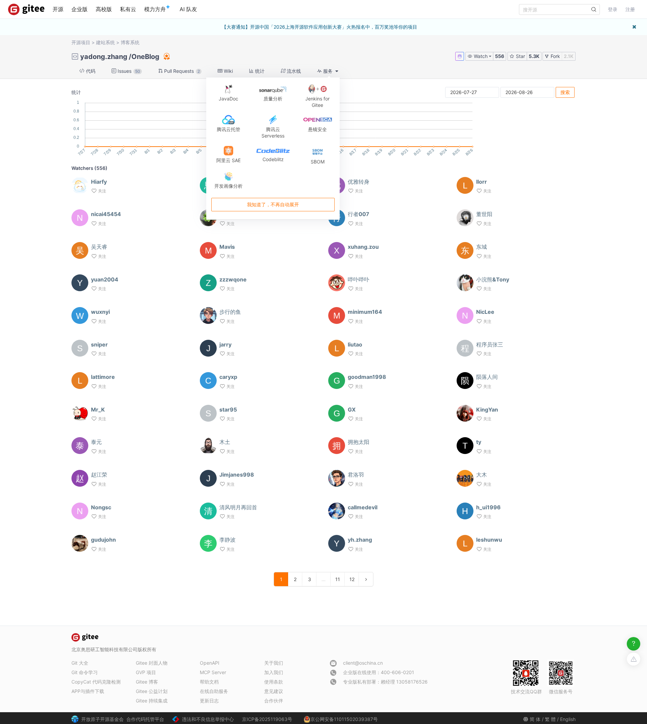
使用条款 (273, 682)
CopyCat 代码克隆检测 (96, 682)
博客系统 (130, 42)
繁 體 (550, 719)
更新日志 (209, 700)
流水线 (293, 71)
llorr (481, 181)
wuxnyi (100, 311)
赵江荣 (99, 474)
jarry (225, 344)
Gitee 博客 (147, 682)
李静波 (227, 539)
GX (352, 409)
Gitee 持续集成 (151, 700)
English (568, 719)
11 (337, 579)
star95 (228, 409)
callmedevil (362, 507)
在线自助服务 (214, 691)
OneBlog (145, 57)
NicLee (485, 311)
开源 (58, 9)
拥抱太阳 (358, 442)
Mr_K (98, 409)
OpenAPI (209, 663)
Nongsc (101, 507)
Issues (128, 71)
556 (499, 56)
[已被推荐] (166, 56)
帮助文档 (209, 682)
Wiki (227, 71)
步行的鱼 (230, 311)
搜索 (565, 92)
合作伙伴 (273, 700)
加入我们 (273, 672)
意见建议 (273, 691)
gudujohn (103, 539)
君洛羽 (356, 474)
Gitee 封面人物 (151, 663)
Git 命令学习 (84, 672)
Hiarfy (99, 181)
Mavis (227, 246)
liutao (355, 344)
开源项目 (80, 42)
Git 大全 (79, 663)
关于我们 (273, 663)
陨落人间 (487, 376)
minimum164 (365, 311)
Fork (554, 56)
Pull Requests (181, 71)
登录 (612, 9)
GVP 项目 (146, 672)
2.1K (569, 56)
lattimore (103, 376)
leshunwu (489, 539)
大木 (481, 474)
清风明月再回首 (238, 507)
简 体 (535, 719)
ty (478, 442)
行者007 (358, 214)
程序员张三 (489, 344)
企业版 (79, 9)
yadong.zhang (103, 57)
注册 (630, 9)
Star (520, 56)
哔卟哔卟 (358, 279)
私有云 (128, 9)
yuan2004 (104, 279)
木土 (224, 442)
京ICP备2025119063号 (267, 719)
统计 (259, 71)
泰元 (96, 442)
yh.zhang (360, 539)
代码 (90, 71)
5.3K (534, 56)
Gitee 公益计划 (151, 691)
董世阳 (484, 214)
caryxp (228, 376)
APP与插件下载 (87, 691)
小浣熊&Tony (492, 279)
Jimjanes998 (236, 474)
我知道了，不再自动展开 (273, 204)
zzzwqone (233, 279)
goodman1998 (367, 376)
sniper (99, 344)
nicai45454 (106, 214)
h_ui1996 (488, 507)
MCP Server (213, 672)
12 (352, 579)
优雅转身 (358, 181)
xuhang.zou (363, 246)
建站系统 (105, 42)
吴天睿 (99, 246)
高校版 (104, 9)
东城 (481, 246)
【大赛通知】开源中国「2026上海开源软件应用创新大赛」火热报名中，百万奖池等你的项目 (319, 27)
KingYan (487, 409)
